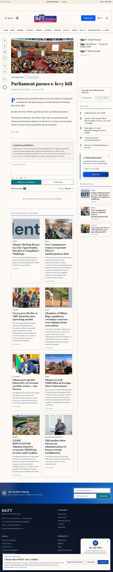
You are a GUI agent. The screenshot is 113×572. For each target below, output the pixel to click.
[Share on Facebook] (5, 46)
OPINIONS (57, 30)
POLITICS (66, 30)
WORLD (74, 30)
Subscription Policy (9, 553)
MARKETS (39, 30)
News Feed (62, 540)
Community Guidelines (10, 550)
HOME (6, 30)
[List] (25, 178)
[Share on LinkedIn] (5, 52)
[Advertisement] (95, 70)
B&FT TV (83, 30)
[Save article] (5, 71)
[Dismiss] (109, 156)
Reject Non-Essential (75, 562)
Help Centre (62, 517)
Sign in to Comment (26, 182)
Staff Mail (61, 527)
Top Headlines (17, 77)
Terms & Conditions (9, 540)
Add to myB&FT (33, 77)
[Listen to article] (5, 79)
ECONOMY (29, 30)
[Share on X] (5, 40)
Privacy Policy (7, 543)
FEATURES (48, 30)
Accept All (103, 562)
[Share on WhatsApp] (5, 58)
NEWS (13, 30)
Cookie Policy (7, 547)
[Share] (5, 66)
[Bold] (13, 178)
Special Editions (94, 30)
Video (60, 547)
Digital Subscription (65, 550)
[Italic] (17, 178)
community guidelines (50, 154)
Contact (61, 524)
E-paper (106, 30)
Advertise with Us (64, 521)
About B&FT (62, 514)
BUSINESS (20, 30)
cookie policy (22, 567)
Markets (61, 543)
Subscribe (88, 18)
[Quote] (21, 178)
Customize (91, 562)
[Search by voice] (17, 18)
